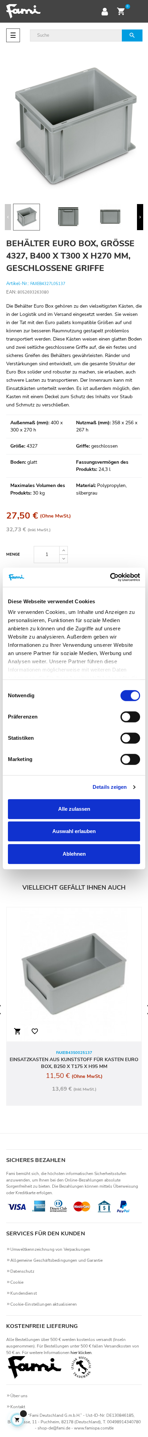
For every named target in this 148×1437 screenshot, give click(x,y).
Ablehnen (74, 854)
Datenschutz (22, 1271)
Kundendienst (23, 1293)
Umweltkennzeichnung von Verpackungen (50, 1249)
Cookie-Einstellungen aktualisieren (43, 1304)
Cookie (16, 1282)
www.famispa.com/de (94, 1428)
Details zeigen (110, 787)
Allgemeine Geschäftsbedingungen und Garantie (56, 1260)
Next (140, 217)
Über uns (19, 1396)
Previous (7, 217)
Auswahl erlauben (74, 831)
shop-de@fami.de (54, 1428)
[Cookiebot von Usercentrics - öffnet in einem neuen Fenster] (110, 577)
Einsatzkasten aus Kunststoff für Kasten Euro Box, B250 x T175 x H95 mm (74, 1063)
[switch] (130, 716)
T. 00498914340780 (122, 1422)
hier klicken (81, 1352)
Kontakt (17, 1407)
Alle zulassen (74, 809)
